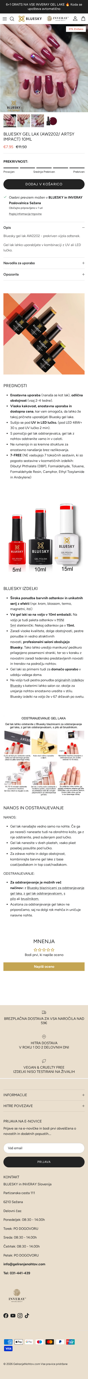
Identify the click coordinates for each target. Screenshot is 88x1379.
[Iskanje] (14, 19)
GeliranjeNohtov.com (26, 1364)
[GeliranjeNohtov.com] (44, 19)
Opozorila (11, 274)
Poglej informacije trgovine (25, 213)
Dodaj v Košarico (43, 184)
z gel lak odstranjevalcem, (43, 893)
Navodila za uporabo (19, 263)
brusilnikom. (30, 899)
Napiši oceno (44, 967)
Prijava (44, 1162)
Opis (7, 228)
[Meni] (4, 19)
